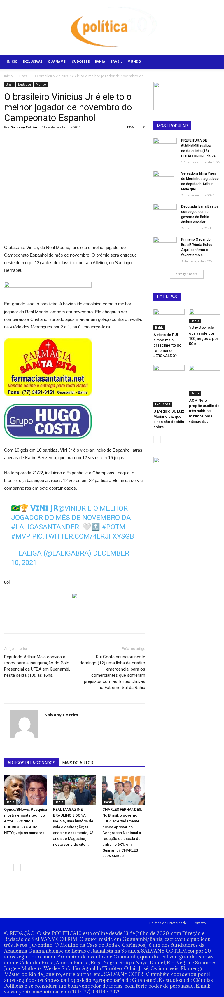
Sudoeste (81, 61)
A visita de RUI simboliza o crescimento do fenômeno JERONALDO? (167, 345)
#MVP (20, 536)
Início (12, 61)
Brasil (116, 61)
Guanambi (57, 61)
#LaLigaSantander (45, 527)
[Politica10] (112, 27)
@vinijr (72, 508)
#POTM (113, 527)
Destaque (24, 84)
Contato (199, 923)
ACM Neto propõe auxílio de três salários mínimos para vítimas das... (204, 411)
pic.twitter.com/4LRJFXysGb (83, 536)
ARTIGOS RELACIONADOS (31, 763)
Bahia (100, 61)
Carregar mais (185, 274)
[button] (213, 62)
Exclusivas (33, 61)
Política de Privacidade (168, 923)
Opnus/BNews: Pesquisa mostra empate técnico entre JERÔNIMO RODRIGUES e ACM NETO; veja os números (25, 821)
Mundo (134, 61)
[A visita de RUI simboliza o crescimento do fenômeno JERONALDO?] (169, 319)
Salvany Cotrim (24, 127)
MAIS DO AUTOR (77, 763)
